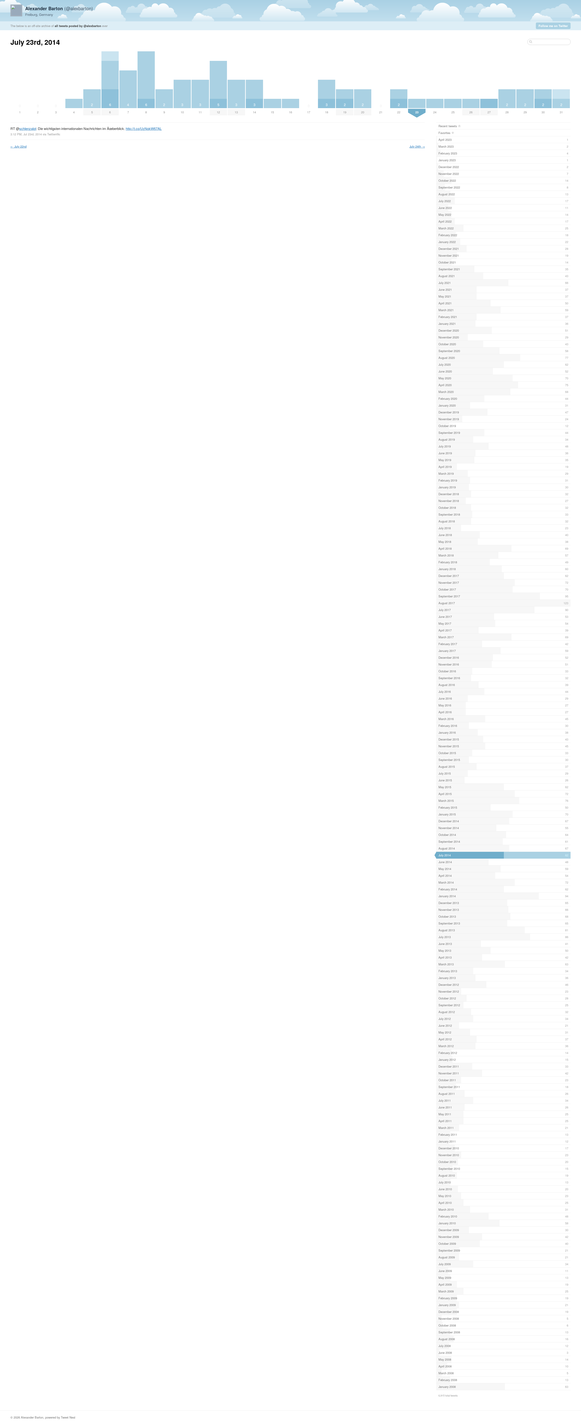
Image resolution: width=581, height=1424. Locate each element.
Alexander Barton (32, 1417)
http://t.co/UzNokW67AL (144, 128)
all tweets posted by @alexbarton (78, 26)
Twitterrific (53, 134)
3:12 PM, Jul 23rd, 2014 (26, 134)
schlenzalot (27, 128)
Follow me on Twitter (553, 26)
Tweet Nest (68, 1417)
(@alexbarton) (59, 8)
